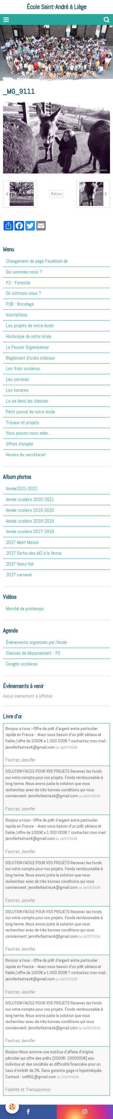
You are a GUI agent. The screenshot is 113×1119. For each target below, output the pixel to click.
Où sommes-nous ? (23, 293)
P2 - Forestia (18, 282)
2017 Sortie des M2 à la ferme (33, 553)
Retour (56, 193)
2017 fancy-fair (20, 564)
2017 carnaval (19, 575)
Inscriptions (16, 315)
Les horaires (17, 390)
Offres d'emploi (19, 444)
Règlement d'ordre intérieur (30, 358)
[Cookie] (12, 1107)
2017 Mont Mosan (22, 542)
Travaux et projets (22, 422)
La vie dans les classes (27, 401)
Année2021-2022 (21, 488)
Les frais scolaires (23, 368)
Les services (17, 379)
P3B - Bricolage (20, 304)
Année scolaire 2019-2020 (30, 510)
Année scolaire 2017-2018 (30, 531)
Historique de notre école (28, 336)
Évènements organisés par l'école (36, 642)
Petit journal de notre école (30, 412)
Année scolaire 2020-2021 (30, 499)
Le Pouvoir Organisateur (27, 347)
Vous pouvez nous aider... (28, 433)
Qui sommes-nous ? (24, 272)
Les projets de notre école (30, 325)
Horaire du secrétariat (26, 454)
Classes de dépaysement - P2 (33, 653)
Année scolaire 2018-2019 (30, 521)
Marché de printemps (25, 608)
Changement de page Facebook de (37, 261)
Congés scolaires (21, 664)
